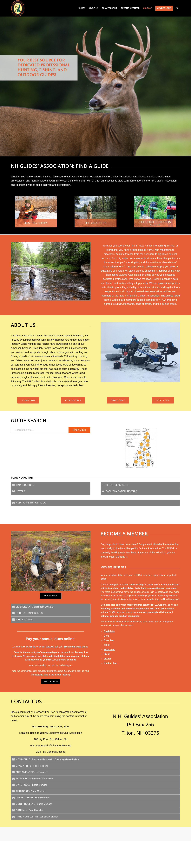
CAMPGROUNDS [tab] (25, 485)
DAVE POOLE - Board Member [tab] (31, 785)
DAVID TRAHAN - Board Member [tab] (32, 797)
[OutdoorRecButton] (155, 211)
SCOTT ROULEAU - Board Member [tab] (34, 804)
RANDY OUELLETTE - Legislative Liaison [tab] (37, 817)
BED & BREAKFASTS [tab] (117, 485)
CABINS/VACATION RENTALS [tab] (121, 491)
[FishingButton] (95, 211)
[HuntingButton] (36, 211)
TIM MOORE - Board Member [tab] (30, 791)
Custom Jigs (110, 663)
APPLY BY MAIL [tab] (24, 619)
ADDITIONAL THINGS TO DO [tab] (31, 503)
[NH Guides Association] (18, 8)
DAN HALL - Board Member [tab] (29, 810)
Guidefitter (109, 631)
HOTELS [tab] (20, 491)
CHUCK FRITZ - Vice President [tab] (32, 766)
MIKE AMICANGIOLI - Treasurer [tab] (32, 772)
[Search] (177, 8)
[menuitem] (82, 8)
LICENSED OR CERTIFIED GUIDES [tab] (34, 607)
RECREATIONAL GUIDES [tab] (29, 613)
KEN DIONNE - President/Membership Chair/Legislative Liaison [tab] (47, 759)
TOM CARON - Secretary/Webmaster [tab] (34, 778)
